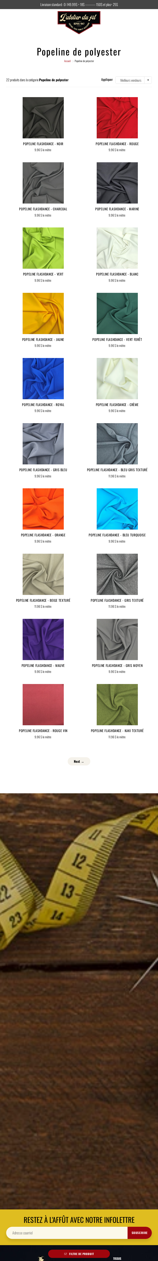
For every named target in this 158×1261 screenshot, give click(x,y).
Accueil (67, 61)
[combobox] (133, 80)
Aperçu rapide (43, 117)
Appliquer (107, 79)
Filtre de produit (81, 1254)
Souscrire (140, 1232)
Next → (79, 761)
